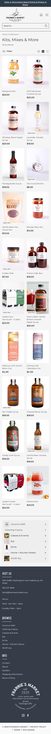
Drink (5, 640)
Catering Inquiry (10, 629)
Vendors (6, 670)
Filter (9, 51)
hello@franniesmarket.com (15, 592)
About (5, 667)
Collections (13, 34)
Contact (6, 663)
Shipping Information (12, 674)
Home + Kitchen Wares (13, 644)
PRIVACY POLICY (38, 727)
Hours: (5, 599)
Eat (3, 637)
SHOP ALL (7, 648)
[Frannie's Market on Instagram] (23, 715)
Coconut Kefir (9, 625)
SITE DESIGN (29, 730)
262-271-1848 (8, 588)
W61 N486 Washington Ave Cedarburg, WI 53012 (22, 581)
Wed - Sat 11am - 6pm (12, 604)
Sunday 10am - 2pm (11, 608)
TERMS (17, 730)
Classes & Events (10, 633)
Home (4, 34)
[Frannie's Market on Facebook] (28, 715)
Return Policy (8, 678)
